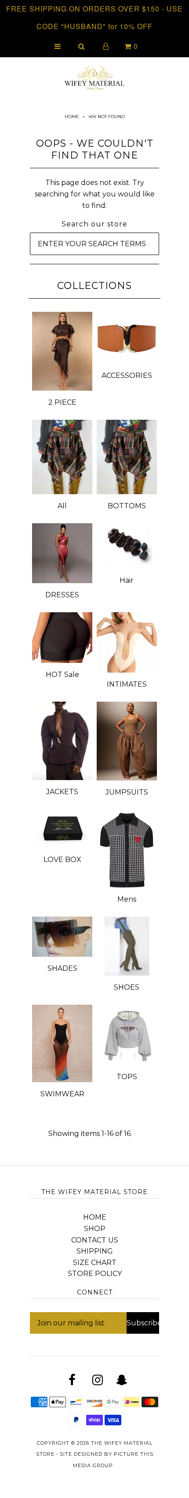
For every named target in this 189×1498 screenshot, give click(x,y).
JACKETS (62, 792)
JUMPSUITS (126, 792)
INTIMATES (127, 684)
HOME (94, 1217)
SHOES (126, 987)
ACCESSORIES (127, 375)
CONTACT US (94, 1240)
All (62, 506)
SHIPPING (94, 1251)
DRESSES (62, 595)
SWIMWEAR (62, 1094)
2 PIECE (62, 402)
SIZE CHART (94, 1262)
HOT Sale (62, 674)
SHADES (62, 968)
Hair (127, 580)
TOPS (126, 1077)
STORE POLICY (95, 1273)
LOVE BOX (62, 859)
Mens (126, 899)
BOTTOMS (127, 506)
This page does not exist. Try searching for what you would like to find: (95, 193)
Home (72, 116)
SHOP (94, 1228)
